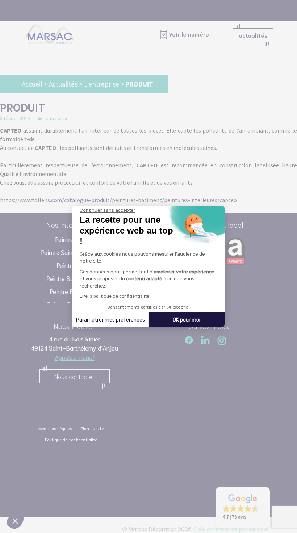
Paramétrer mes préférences (110, 320)
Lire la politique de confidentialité (114, 296)
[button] (15, 520)
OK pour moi (186, 320)
